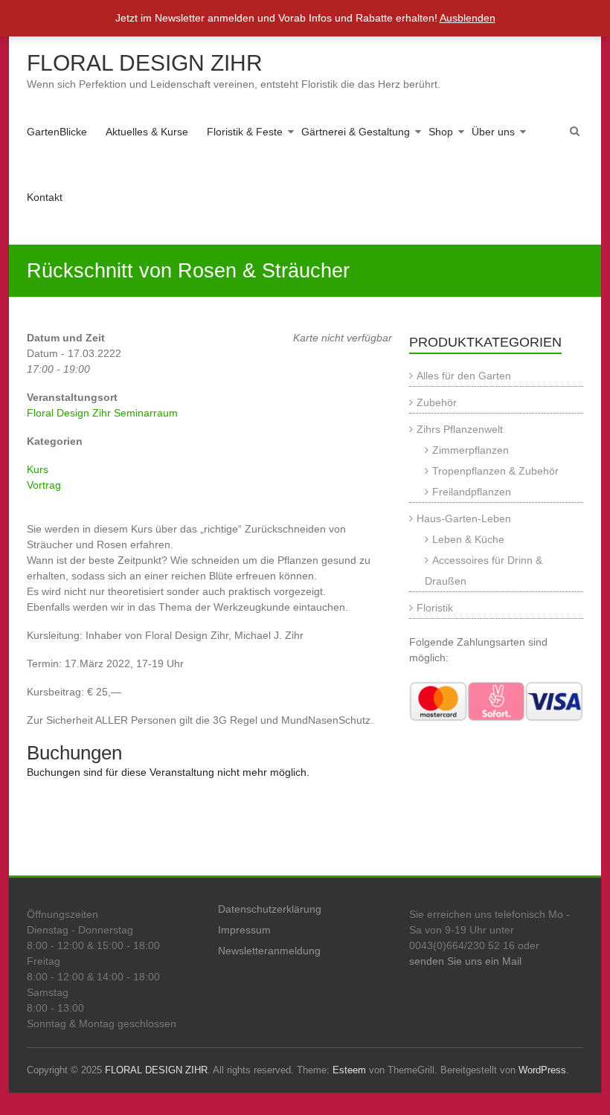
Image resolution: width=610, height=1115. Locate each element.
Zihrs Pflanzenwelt (460, 429)
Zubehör (437, 402)
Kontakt (44, 197)
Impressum (244, 930)
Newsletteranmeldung (269, 951)
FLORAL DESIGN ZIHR (145, 63)
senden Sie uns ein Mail (465, 961)
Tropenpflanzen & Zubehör (495, 471)
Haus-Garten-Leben (464, 518)
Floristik (435, 608)
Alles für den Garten (464, 376)
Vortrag (44, 485)
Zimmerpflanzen (470, 450)
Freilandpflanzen (471, 492)
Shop (440, 132)
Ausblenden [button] (467, 18)
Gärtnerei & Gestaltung (355, 132)
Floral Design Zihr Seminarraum (102, 413)
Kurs (37, 469)
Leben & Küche (468, 539)
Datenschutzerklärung (269, 909)
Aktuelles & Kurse (147, 132)
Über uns (493, 132)
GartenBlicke (57, 132)
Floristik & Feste (245, 132)
